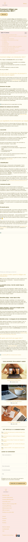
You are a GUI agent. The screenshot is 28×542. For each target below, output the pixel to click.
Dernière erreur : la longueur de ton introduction (10, 51)
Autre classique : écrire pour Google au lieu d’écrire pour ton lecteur (14, 50)
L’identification (5, 42)
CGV (3, 531)
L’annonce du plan (6, 43)
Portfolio (4, 522)
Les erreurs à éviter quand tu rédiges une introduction (12, 46)
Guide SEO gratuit (6, 501)
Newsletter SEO (5, 495)
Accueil (4, 516)
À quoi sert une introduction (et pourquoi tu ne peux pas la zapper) (14, 36)
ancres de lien (9, 158)
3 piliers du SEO (23, 114)
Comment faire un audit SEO (14, 422)
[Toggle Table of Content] (25, 33)
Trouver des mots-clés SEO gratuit (14, 401)
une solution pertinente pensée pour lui (18, 180)
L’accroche (5, 41)
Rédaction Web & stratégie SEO (9, 503)
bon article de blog (16, 80)
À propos (4, 518)
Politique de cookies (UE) (8, 512)
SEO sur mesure (6, 510)
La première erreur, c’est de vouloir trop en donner (11, 47)
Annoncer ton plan (6, 37)
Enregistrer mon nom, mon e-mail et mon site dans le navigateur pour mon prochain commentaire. (12, 479)
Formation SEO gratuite (7, 497)
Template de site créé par (8, 535)
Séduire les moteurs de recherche (8, 38)
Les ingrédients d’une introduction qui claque (10, 40)
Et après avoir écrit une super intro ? (8, 52)
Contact (4, 520)
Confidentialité (5, 529)
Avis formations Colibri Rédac (14, 380)
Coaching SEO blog (6, 505)
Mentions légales (6, 526)
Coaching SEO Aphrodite (7, 499)
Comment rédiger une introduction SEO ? (9, 34)
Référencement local (7, 508)
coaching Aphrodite (12, 345)
